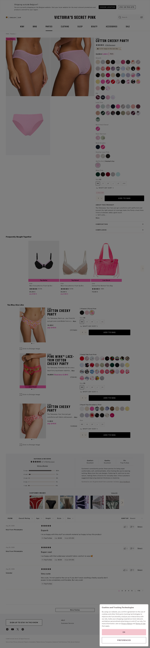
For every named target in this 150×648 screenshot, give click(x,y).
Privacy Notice (126, 623)
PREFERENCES (124, 640)
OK (124, 632)
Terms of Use (140, 623)
